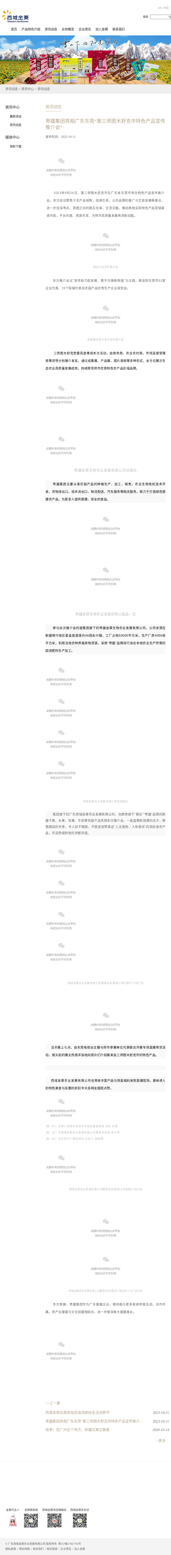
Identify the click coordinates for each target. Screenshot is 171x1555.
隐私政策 (10, 1549)
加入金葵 (102, 29)
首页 (14, 29)
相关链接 (52, 1549)
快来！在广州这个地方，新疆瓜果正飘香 (77, 1430)
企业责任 (85, 29)
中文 (166, 8)
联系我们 (118, 29)
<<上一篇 (52, 1403)
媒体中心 (12, 137)
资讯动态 (51, 29)
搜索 (145, 16)
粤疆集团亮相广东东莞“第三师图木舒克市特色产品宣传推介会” (95, 1421)
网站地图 (24, 1549)
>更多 (161, 1441)
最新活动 (15, 116)
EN (160, 8)
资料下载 (15, 146)
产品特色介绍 (31, 29)
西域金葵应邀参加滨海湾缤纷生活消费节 (77, 1413)
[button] (51, 28)
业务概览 (68, 29)
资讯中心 (12, 107)
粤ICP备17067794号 (69, 1543)
